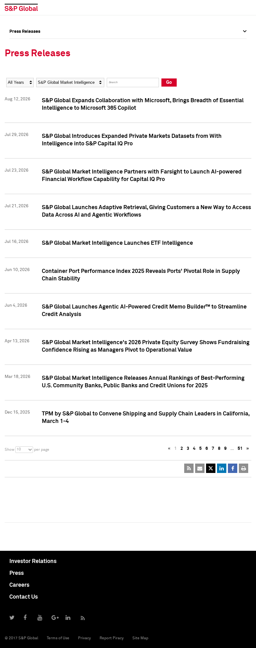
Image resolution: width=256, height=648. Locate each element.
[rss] (189, 468)
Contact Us (23, 597)
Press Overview (25, 45)
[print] (243, 468)
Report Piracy (112, 638)
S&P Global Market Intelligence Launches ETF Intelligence (117, 243)
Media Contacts (25, 73)
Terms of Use (58, 638)
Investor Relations (33, 561)
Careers (19, 585)
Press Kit (18, 100)
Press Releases (24, 59)
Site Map (140, 638)
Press (16, 573)
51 (240, 448)
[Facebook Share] (232, 468)
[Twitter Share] (210, 468)
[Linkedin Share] (221, 468)
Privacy (84, 638)
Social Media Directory (32, 86)
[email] (199, 468)
